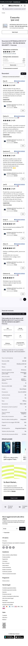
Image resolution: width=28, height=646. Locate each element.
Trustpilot (4, 615)
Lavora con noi (5, 545)
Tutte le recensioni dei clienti (9, 573)
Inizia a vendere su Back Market (9, 555)
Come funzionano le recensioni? (11, 68)
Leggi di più (6, 99)
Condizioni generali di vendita (9, 590)
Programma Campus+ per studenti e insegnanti (13, 543)
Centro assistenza (6, 567)
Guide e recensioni (6, 569)
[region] (14, 452)
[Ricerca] (3, 9)
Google (14, 491)
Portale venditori (6, 557)
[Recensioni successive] (24, 299)
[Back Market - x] (13, 547)
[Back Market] (14, 5)
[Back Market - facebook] (10, 547)
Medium (4, 619)
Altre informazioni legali (7, 598)
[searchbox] (15, 8)
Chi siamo (4, 541)
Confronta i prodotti (7, 571)
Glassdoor (4, 617)
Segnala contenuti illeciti (8, 602)
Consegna (4, 561)
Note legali (4, 600)
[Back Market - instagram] (3, 547)
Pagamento (5, 559)
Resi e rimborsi (5, 563)
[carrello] (24, 5)
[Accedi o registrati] (21, 5)
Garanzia (4, 592)
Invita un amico (5, 580)
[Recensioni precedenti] (20, 299)
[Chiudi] (26, 2)
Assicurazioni (5, 565)
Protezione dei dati (6, 594)
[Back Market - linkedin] (7, 547)
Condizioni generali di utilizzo (9, 588)
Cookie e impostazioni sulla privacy (10, 596)
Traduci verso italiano (7, 101)
